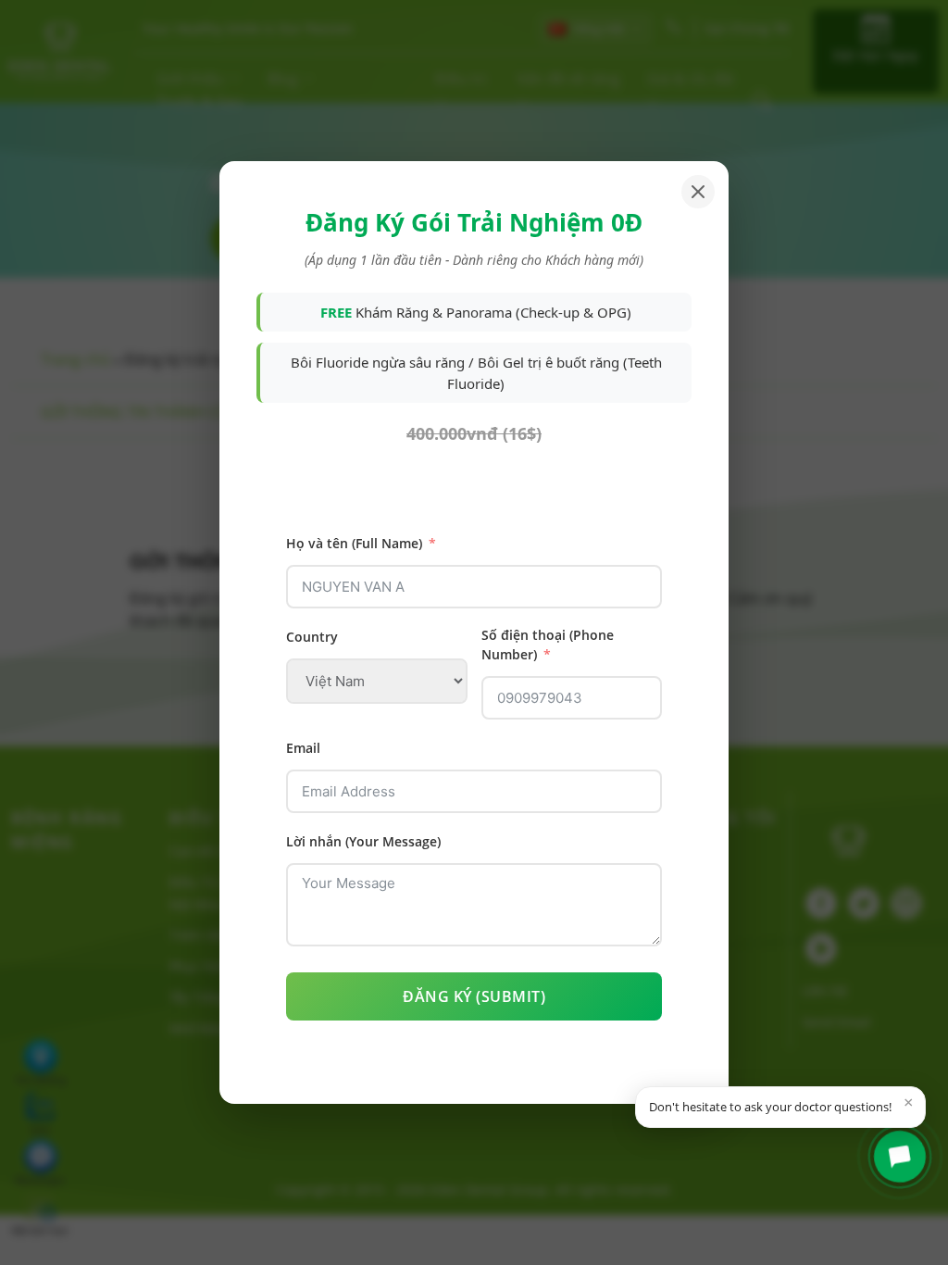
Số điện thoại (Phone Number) (547, 644)
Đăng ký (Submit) (474, 996)
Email (303, 748)
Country (312, 636)
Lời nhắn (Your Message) (363, 841)
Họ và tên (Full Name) (354, 543)
